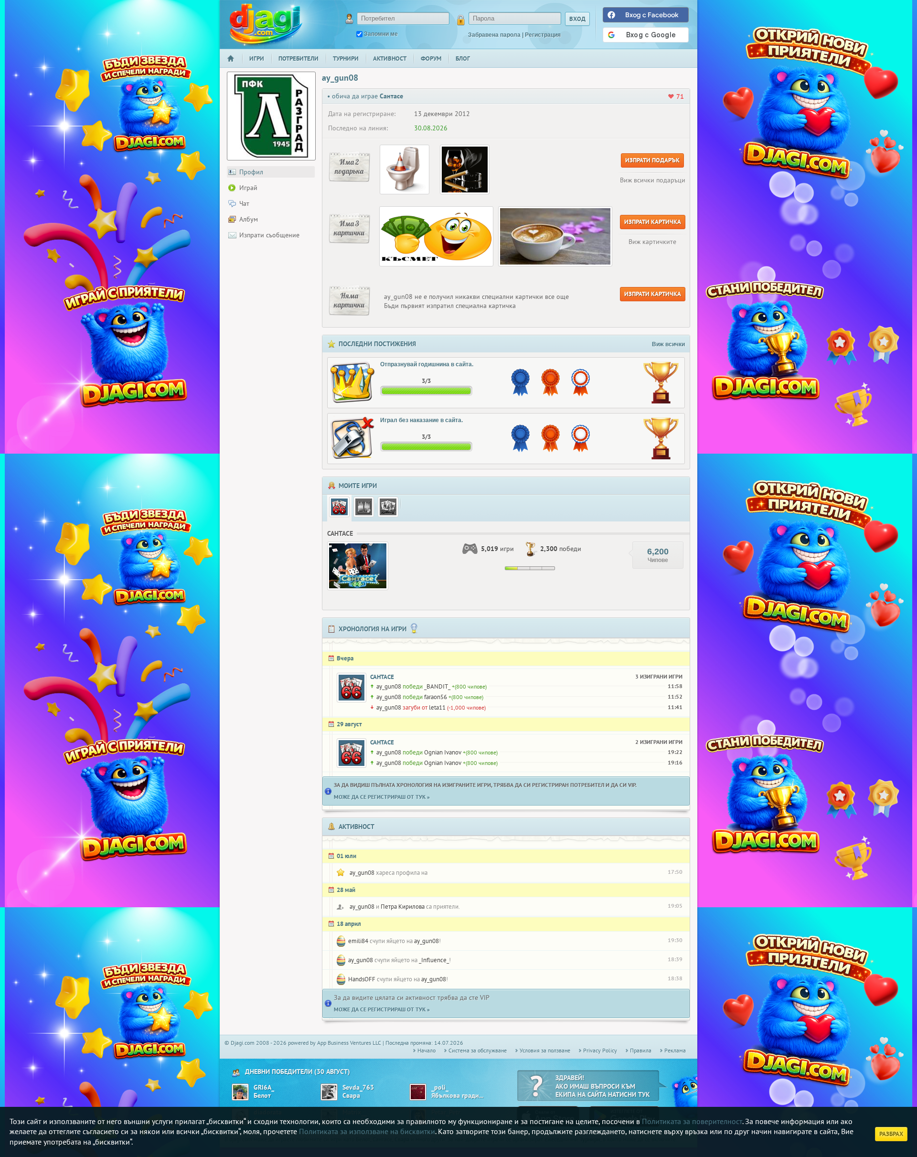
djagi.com (266, 24)
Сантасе (382, 677)
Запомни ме (381, 34)
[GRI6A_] (240, 1092)
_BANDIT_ (437, 686)
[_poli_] (418, 1092)
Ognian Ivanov (442, 752)
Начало (234, 64)
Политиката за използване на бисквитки (367, 1131)
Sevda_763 (358, 1087)
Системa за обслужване (477, 1050)
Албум (248, 219)
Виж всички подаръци (652, 180)
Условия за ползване (545, 1050)
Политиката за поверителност (692, 1121)
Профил (251, 172)
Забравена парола (494, 35)
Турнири (346, 58)
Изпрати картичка (652, 222)
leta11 (437, 707)
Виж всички (668, 344)
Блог (463, 58)
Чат (244, 203)
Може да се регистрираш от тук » (382, 796)
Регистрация (543, 35)
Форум (431, 58)
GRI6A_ (264, 1087)
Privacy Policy (600, 1050)
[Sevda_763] (329, 1092)
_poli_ (439, 1087)
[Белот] (388, 507)
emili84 (358, 941)
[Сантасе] (339, 507)
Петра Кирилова (403, 906)
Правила (640, 1050)
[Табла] (364, 507)
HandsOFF (361, 979)
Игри (256, 58)
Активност (389, 58)
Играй (248, 187)
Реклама (675, 1050)
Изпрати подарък (652, 160)
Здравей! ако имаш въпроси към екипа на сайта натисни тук (602, 1086)
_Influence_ (434, 960)
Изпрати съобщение (269, 235)
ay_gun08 (388, 686)
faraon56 (435, 697)
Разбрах (891, 1134)
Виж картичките (652, 241)
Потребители (298, 58)
